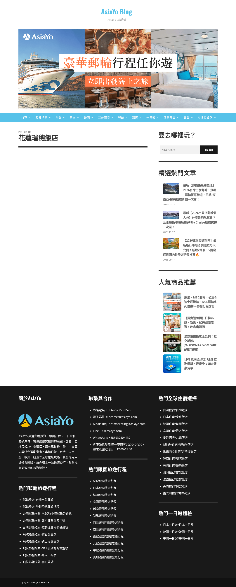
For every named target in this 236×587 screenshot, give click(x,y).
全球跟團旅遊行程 (105, 481)
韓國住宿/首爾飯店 (175, 424)
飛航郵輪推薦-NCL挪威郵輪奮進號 (45, 548)
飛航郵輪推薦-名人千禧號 (39, 555)
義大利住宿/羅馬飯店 (177, 493)
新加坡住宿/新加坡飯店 (178, 445)
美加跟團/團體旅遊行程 (108, 557)
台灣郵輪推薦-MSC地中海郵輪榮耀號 (47, 514)
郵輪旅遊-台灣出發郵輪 (38, 500)
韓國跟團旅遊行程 (105, 495)
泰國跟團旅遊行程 (105, 502)
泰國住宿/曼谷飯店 (175, 431)
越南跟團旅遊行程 (105, 509)
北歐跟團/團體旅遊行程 (108, 543)
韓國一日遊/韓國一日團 (178, 532)
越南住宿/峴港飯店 (175, 458)
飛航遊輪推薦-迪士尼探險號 (41, 541)
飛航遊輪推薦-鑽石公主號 (39, 534)
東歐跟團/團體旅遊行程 (108, 536)
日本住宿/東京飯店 (175, 417)
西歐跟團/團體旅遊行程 (108, 523)
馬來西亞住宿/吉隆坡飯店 (180, 451)
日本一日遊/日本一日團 (178, 525)
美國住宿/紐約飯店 (175, 465)
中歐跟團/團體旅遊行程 (108, 550)
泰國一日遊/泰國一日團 (178, 539)
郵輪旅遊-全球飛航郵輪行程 (41, 507)
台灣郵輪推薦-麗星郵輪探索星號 (44, 521)
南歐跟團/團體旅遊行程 (108, 530)
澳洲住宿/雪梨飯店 (175, 472)
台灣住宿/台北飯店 (175, 410)
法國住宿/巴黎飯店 (175, 479)
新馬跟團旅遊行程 (105, 516)
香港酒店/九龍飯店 (175, 438)
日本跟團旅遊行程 (105, 488)
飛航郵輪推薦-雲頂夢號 (38, 562)
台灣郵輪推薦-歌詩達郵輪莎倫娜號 (45, 527)
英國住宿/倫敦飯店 (175, 486)
